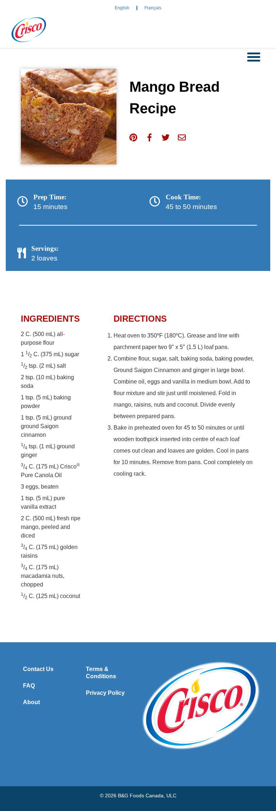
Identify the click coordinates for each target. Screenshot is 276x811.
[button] (253, 57)
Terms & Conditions (101, 672)
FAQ (29, 686)
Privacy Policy (105, 693)
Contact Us (38, 669)
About (31, 702)
